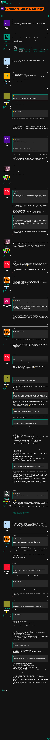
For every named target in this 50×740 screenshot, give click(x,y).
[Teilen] (48, 16)
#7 (47, 165)
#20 (47, 600)
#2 (47, 33)
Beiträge (4, 49)
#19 (47, 563)
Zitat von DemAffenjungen (19, 331)
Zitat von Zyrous (17, 216)
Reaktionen (4, 47)
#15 (47, 375)
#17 (47, 521)
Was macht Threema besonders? (18, 513)
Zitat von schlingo (18, 538)
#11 (47, 276)
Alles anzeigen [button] (30, 362)
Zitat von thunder (18, 581)
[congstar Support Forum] (3, 2)
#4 (47, 72)
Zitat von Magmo (18, 300)
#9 (47, 238)
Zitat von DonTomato (18, 420)
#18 (47, 535)
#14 (47, 354)
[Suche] (46, 2)
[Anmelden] (22, 2)
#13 (47, 328)
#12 (47, 297)
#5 (47, 92)
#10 (47, 261)
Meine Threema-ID (15, 514)
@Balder (16, 35)
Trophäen (4, 48)
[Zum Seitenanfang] (48, 739)
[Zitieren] (47, 29)
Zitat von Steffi (17, 191)
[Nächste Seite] (5, 16)
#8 (47, 188)
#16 (47, 490)
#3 (47, 58)
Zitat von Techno (18, 95)
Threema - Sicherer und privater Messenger (20, 512)
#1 (47, 19)
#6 (47, 136)
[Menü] (49, 2)
